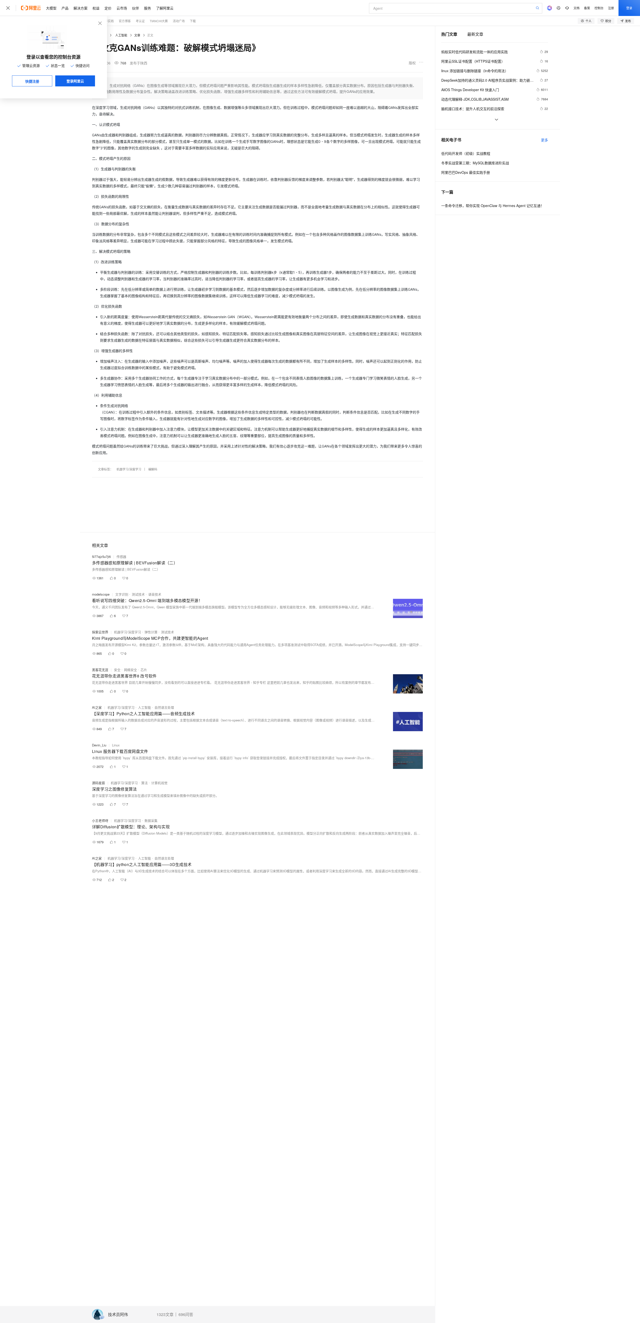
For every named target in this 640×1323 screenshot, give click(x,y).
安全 (117, 669)
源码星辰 (98, 782)
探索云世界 (100, 632)
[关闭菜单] (8, 8)
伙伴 (135, 7)
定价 (108, 7)
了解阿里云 (165, 7)
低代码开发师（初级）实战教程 (465, 153)
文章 (137, 35)
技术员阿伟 (118, 1314)
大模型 (51, 7)
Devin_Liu (99, 745)
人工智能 (121, 35)
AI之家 (97, 707)
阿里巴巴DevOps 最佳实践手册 (465, 172)
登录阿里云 (75, 80)
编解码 (152, 469)
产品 (65, 7)
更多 (544, 139)
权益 (96, 7)
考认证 (140, 21)
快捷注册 (32, 81)
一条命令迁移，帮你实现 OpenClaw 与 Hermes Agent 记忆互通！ (492, 205)
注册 (611, 8)
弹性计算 (151, 632)
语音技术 (154, 594)
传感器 (121, 556)
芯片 (143, 669)
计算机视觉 (159, 782)
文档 (577, 8)
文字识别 (121, 594)
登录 (629, 8)
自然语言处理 (164, 707)
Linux (116, 745)
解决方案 (81, 7)
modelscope (101, 594)
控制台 (599, 8)
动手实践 (108, 21)
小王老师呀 (100, 820)
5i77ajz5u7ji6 (101, 556)
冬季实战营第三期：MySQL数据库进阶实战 (475, 162)
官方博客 (125, 21)
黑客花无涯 (100, 669)
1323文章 (165, 1314)
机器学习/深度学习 (128, 469)
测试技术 (138, 594)
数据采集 (151, 820)
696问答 (185, 1314)
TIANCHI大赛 (159, 21)
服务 (147, 7)
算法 (144, 782)
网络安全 (130, 669)
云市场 (121, 7)
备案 (587, 8)
